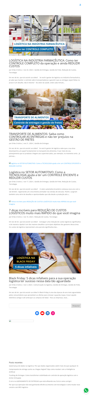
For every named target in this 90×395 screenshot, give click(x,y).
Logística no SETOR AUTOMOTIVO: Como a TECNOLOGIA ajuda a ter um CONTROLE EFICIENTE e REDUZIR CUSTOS (43, 175)
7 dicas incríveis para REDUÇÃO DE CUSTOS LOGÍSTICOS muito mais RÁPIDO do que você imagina (44, 211)
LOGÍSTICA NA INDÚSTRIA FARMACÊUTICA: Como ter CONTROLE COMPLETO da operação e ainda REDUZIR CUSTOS (44, 63)
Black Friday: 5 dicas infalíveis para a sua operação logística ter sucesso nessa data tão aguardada (42, 279)
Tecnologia (13, 72)
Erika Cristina (17, 70)
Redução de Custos (69, 70)
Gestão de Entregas (41, 70)
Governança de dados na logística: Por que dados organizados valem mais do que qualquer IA (43, 366)
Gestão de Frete (55, 70)
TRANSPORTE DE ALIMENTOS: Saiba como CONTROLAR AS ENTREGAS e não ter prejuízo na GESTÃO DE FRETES (41, 137)
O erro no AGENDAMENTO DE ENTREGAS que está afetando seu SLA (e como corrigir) (40, 381)
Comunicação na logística (43, 285)
